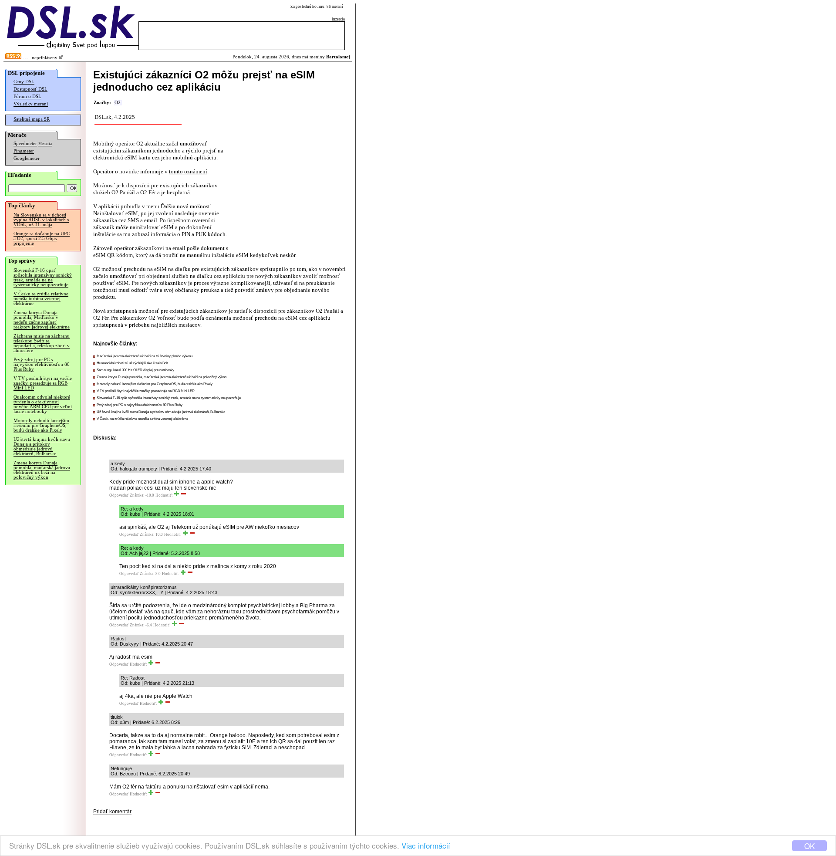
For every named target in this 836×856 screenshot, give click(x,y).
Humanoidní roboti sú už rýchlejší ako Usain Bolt (132, 363)
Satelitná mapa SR (31, 119)
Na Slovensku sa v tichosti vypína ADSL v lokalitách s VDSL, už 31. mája (41, 220)
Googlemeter (26, 158)
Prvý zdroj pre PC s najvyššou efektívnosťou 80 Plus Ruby (41, 364)
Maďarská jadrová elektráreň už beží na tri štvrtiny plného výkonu (144, 356)
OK (809, 845)
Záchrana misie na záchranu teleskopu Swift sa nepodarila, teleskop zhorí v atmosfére (41, 343)
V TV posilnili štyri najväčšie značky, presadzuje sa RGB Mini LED (42, 383)
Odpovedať (118, 495)
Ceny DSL (23, 81)
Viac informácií (425, 845)
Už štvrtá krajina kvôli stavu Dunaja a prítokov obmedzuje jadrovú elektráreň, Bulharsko (41, 446)
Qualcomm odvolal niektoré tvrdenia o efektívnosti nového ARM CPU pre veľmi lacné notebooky (42, 404)
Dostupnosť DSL (30, 89)
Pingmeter (23, 151)
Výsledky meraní (30, 104)
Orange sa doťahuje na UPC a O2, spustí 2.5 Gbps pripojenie (41, 238)
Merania (45, 144)
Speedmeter (25, 143)
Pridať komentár (112, 812)
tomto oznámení (188, 171)
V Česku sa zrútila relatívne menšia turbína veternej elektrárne (40, 298)
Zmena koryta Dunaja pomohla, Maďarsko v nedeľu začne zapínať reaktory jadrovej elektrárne (41, 319)
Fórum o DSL (27, 96)
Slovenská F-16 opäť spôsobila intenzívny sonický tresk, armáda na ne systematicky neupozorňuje (42, 277)
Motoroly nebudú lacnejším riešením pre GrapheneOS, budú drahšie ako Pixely (41, 425)
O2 (118, 102)
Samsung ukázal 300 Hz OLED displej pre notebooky (135, 370)
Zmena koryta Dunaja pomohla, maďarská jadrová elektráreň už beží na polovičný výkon (41, 470)
